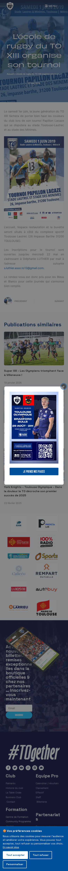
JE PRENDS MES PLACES (34, 471)
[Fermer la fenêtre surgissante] (63, 386)
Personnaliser (14, 864)
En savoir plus (11, 847)
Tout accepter (15, 855)
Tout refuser (40, 855)
